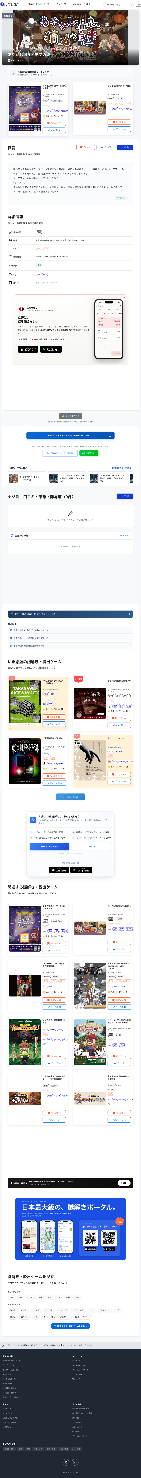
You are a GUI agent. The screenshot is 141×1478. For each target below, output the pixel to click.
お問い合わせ (77, 1427)
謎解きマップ (8, 1374)
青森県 (117, 695)
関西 (21, 1297)
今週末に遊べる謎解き (11, 1397)
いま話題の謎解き (9, 1388)
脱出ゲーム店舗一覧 (10, 1369)
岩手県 (124, 695)
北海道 (110, 695)
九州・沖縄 (76, 1449)
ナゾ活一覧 (61, 4)
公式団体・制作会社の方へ (82, 1408)
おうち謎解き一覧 (9, 1379)
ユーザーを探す (78, 1374)
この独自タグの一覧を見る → (122, 468)
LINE (36, 1316)
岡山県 (110, 1089)
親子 (122, 108)
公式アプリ (7, 1427)
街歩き (110, 103)
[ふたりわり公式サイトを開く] (70, 329)
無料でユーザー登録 (49, 846)
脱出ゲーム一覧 (8, 1365)
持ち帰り (24, 1316)
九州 (40, 1297)
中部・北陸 (38, 1449)
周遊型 (45, 105)
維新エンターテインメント (46, 282)
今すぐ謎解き (8, 1383)
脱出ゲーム (64, 1316)
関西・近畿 (51, 1449)
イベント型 (62, 1310)
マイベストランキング (80, 1369)
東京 (49, 1297)
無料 (50, 111)
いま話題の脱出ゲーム (11, 1392)
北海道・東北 (9, 1449)
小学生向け (131, 108)
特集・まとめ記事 (9, 1422)
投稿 (126, 147)
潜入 (53, 1316)
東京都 (45, 694)
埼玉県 (45, 1029)
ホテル (130, 1099)
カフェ (92, 1310)
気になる (55, 123)
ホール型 (48, 1310)
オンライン (105, 1310)
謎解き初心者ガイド (10, 1418)
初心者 (129, 706)
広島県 (59, 1029)
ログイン (91, 846)
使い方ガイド (8, 1413)
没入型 (129, 761)
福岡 (77, 1297)
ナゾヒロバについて (10, 1408)
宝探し (12, 1316)
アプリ (118, 1310)
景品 (57, 111)
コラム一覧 (76, 1379)
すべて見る (123, 535)
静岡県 (110, 98)
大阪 (58, 1297)
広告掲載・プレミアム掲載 (82, 1413)
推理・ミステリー (65, 981)
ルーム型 (125, 103)
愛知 (68, 1297)
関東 (12, 1297)
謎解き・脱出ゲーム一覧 (38, 4)
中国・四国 (63, 1449)
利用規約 (75, 1431)
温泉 (39, 265)
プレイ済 (55, 130)
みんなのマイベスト (82, 4)
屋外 (62, 763)
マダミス (53, 981)
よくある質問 (77, 1422)
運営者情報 (76, 1418)
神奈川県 (46, 976)
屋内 (63, 111)
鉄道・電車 (53, 763)
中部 (30, 1297)
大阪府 (45, 101)
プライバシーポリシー (80, 1436)
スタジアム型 (78, 1310)
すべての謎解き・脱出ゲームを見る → (70, 1326)
